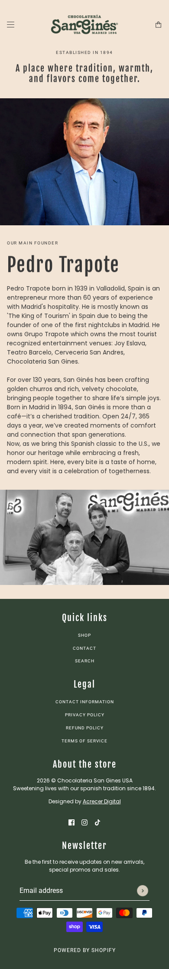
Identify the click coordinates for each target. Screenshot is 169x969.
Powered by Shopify (85, 950)
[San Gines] (84, 24)
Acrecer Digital (102, 801)
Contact (84, 648)
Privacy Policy (84, 714)
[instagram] (84, 822)
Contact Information (84, 701)
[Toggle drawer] (10, 24)
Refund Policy (85, 727)
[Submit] (142, 890)
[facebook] (71, 822)
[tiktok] (97, 822)
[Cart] (158, 24)
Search (84, 660)
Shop (84, 635)
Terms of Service (84, 740)
